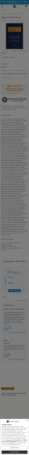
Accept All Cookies (14, 452)
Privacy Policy (18, 440)
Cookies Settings (14, 447)
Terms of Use (9, 440)
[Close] (27, 421)
